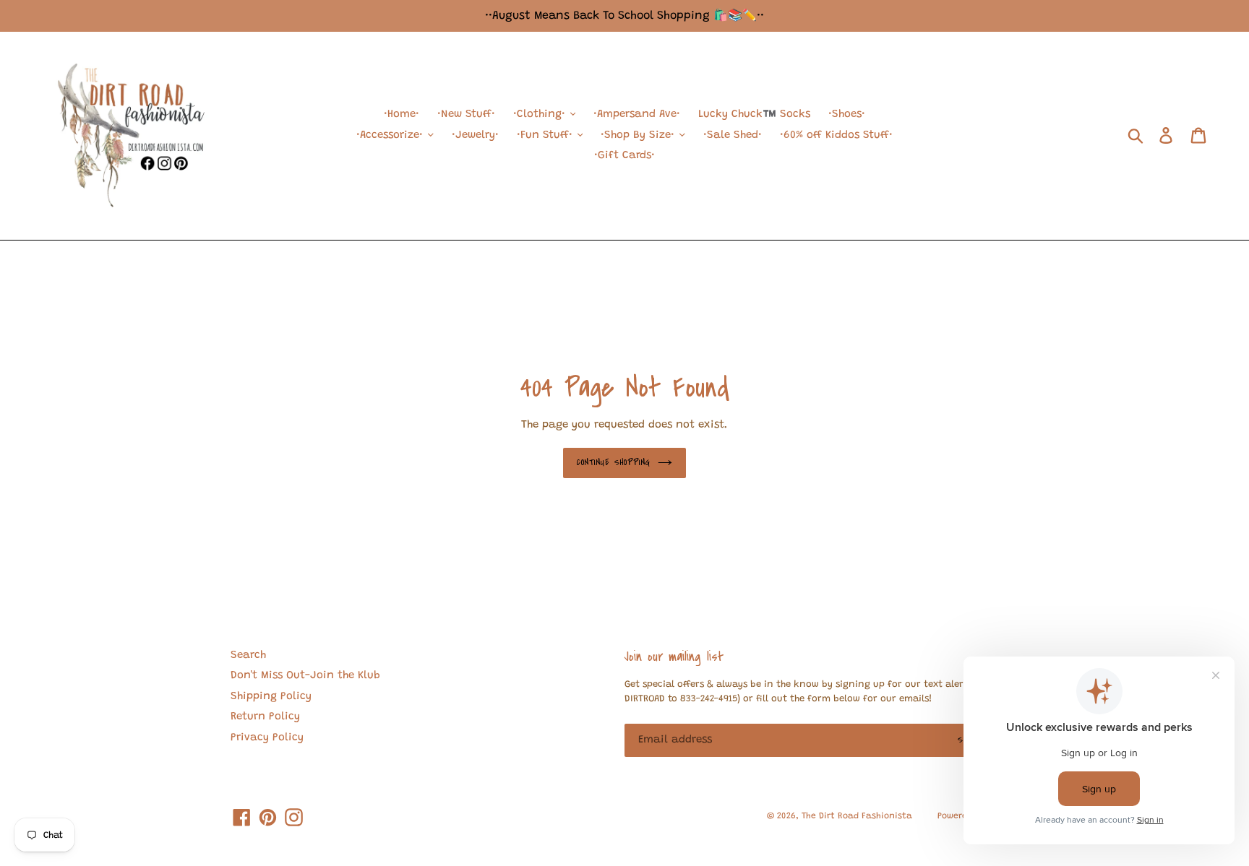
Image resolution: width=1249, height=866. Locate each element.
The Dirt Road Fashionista (857, 816)
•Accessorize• (391, 135)
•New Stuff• (466, 114)
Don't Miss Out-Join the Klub (305, 675)
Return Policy (265, 716)
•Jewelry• (475, 135)
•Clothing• (541, 114)
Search (248, 655)
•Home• (401, 114)
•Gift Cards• (624, 155)
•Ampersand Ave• (636, 114)
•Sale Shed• (732, 135)
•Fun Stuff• (546, 135)
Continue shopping (614, 462)
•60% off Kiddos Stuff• (836, 135)
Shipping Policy (271, 696)
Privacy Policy (267, 737)
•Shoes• (846, 114)
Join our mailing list (674, 656)
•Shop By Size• (639, 135)
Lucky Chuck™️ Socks (754, 114)
